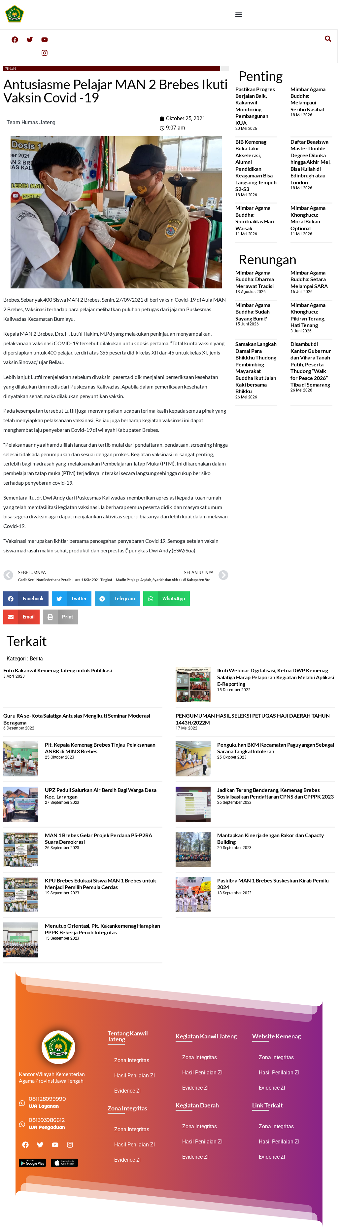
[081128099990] (22, 1103)
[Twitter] (29, 39)
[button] (238, 14)
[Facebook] (14, 39)
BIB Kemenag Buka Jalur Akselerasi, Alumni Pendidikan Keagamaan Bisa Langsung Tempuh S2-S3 (256, 165)
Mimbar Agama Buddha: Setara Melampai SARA (309, 279)
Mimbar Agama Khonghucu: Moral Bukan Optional (307, 218)
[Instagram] (44, 52)
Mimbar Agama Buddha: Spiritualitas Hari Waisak (254, 218)
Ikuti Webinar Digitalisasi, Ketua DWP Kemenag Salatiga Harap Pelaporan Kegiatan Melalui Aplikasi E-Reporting (275, 677)
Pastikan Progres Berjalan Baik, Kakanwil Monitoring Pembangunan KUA (255, 106)
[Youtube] (44, 39)
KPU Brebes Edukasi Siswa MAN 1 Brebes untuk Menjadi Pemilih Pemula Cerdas (100, 883)
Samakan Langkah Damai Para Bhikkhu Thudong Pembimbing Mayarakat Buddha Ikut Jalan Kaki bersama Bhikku (256, 367)
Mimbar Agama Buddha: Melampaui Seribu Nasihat (307, 99)
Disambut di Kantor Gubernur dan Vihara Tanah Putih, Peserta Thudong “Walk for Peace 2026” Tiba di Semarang (310, 364)
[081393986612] (22, 1124)
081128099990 (47, 1099)
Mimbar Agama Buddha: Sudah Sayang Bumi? (252, 311)
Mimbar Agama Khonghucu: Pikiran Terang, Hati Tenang (307, 315)
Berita (36, 658)
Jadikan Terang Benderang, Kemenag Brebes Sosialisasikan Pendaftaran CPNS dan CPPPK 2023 (275, 793)
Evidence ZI (127, 1091)
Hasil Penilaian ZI (134, 1075)
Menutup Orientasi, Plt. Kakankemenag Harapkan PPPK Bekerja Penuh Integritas (102, 928)
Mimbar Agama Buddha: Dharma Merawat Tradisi (254, 279)
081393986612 (47, 1120)
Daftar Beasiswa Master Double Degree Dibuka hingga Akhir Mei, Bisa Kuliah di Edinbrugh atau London (310, 161)
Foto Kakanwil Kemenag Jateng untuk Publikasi (57, 670)
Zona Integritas (131, 1060)
